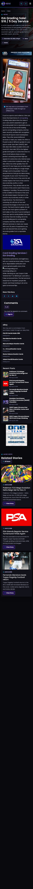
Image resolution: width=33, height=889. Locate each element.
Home (3, 11)
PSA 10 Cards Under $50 (11, 333)
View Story (10, 503)
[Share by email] (16, 296)
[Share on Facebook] (4, 296)
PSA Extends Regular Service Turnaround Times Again (19, 382)
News (8, 11)
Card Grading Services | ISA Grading (15, 254)
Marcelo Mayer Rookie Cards (13, 344)
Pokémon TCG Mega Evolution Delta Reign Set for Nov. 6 (18, 373)
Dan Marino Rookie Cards (12, 338)
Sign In (10, 314)
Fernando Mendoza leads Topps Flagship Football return (18, 391)
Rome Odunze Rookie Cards (13, 354)
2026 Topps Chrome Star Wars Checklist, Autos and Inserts (19, 409)
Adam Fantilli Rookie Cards (13, 359)
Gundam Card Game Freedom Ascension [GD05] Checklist (19, 400)
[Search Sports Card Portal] (21, 3)
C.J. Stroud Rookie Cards (12, 349)
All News (7, 461)
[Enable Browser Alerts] (26, 3)
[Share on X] (8, 296)
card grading (23, 118)
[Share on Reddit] (12, 296)
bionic (6, 43)
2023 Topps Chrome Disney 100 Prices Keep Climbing (19, 417)
